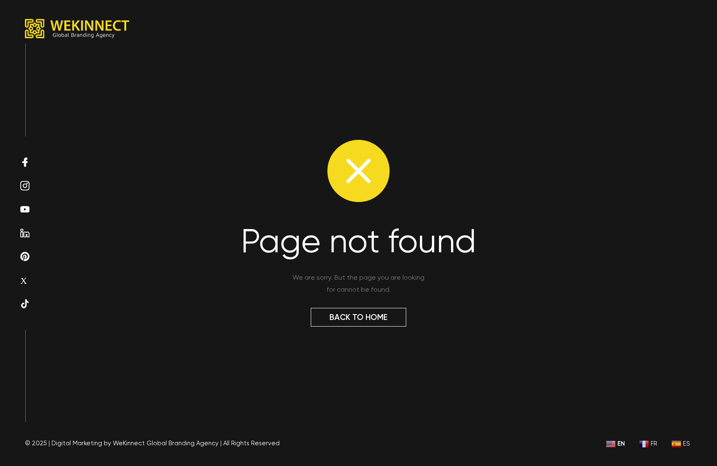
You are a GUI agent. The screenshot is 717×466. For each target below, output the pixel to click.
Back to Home (358, 317)
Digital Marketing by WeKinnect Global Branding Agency (135, 443)
